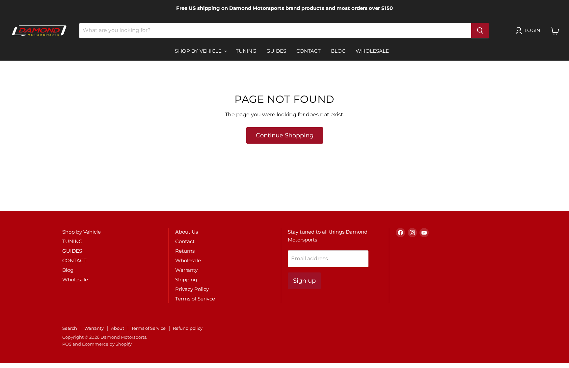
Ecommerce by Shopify (107, 344)
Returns (185, 251)
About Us (186, 232)
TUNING (246, 51)
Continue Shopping (284, 135)
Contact (185, 241)
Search (69, 328)
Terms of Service (148, 328)
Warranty (186, 270)
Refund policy (188, 328)
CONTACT (308, 51)
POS (66, 344)
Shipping (186, 279)
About (117, 328)
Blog (338, 51)
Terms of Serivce (195, 299)
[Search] (480, 30)
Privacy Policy (192, 289)
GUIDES (276, 51)
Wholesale (372, 51)
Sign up (304, 280)
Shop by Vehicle (199, 51)
